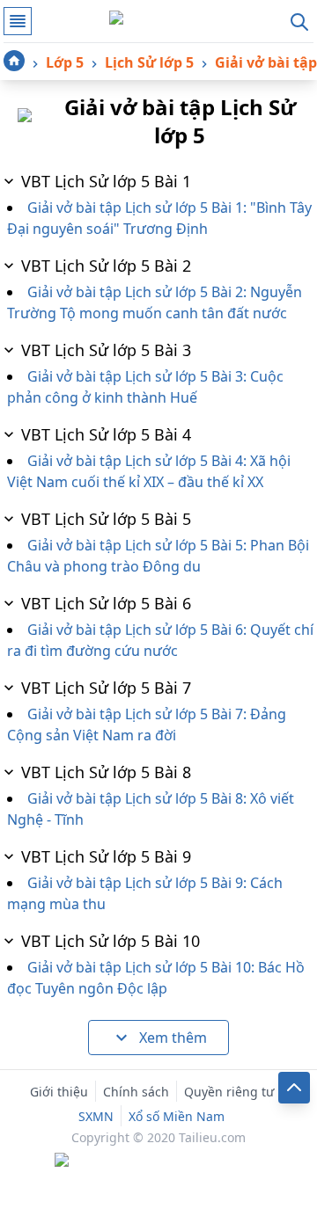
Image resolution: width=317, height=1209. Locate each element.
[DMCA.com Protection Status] (158, 1161)
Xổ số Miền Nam (177, 1116)
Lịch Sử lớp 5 (149, 62)
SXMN (96, 1116)
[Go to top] (294, 1087)
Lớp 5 (65, 62)
